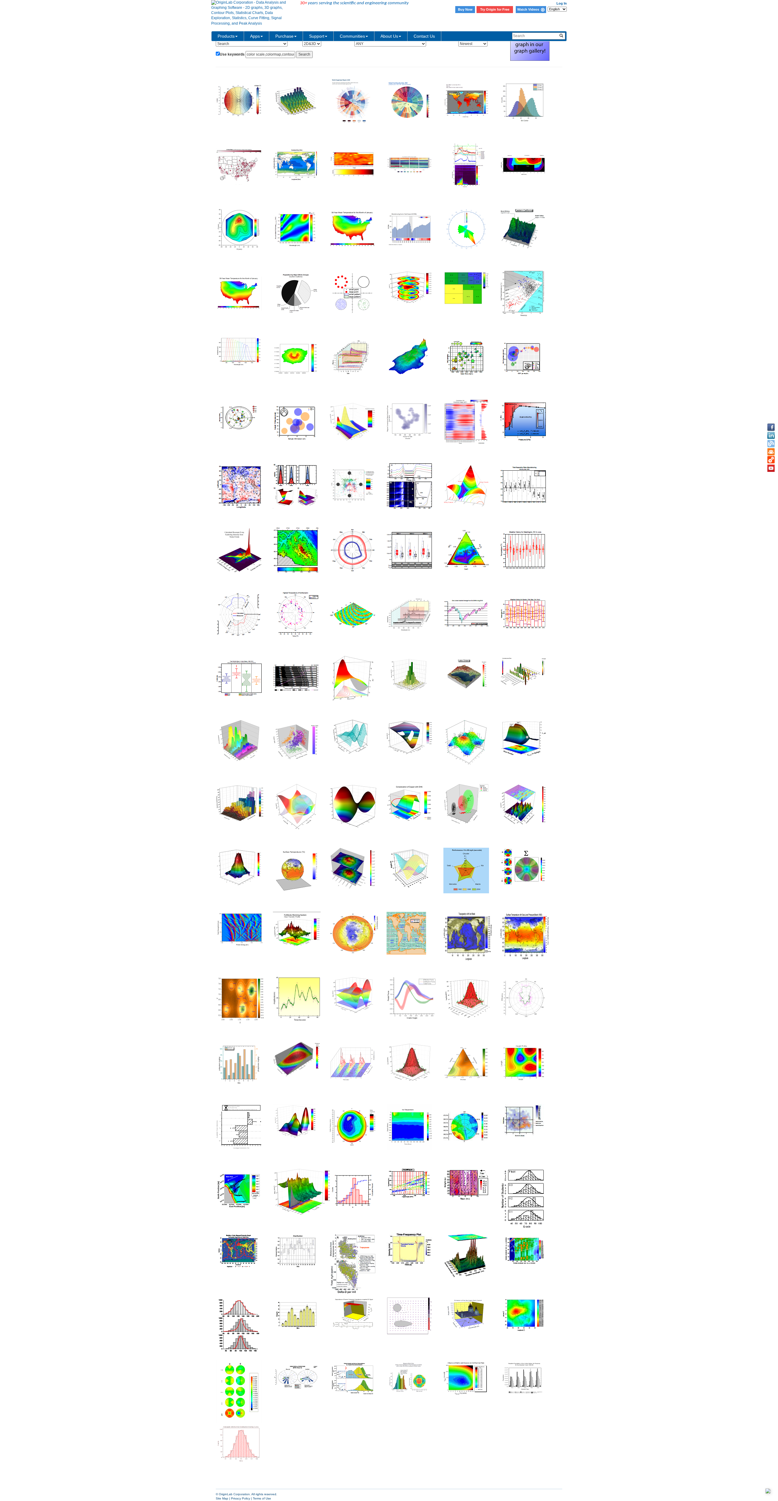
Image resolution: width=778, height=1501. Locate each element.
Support (316, 36)
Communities (352, 36)
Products (226, 36)
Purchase (284, 36)
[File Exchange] (771, 460)
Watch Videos (529, 9)
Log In (561, 3)
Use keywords (232, 54)
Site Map (222, 1498)
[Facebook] (771, 427)
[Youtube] (771, 468)
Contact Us (424, 36)
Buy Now (465, 9)
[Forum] (771, 452)
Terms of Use (262, 1498)
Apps (255, 36)
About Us (389, 36)
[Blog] (771, 444)
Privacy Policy (240, 1498)
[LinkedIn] (771, 435)
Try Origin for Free (494, 9)
